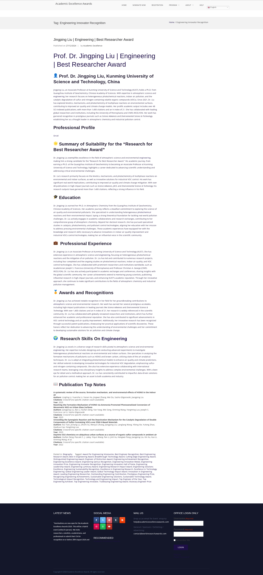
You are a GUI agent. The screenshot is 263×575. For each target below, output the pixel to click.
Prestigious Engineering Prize (140, 474)
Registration (157, 5)
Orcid (55, 135)
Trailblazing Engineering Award (113, 481)
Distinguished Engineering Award (68, 459)
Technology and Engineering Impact (101, 479)
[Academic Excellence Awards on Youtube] (109, 527)
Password (183, 529)
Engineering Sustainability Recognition (81, 469)
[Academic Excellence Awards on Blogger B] (122, 520)
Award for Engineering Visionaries (98, 454)
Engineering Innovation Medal (126, 461)
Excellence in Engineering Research (116, 469)
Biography (67, 454)
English (213, 7)
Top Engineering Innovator (86, 481)
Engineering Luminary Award (84, 466)
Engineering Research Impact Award (115, 466)
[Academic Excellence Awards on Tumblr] (116, 520)
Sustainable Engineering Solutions (106, 476)
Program (173, 5)
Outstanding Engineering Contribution (108, 474)
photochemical (144, 212)
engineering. (59, 350)
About (188, 5)
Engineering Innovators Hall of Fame (118, 464)
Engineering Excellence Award (67, 461)
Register (177, 554)
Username (183, 518)
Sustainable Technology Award (137, 476)
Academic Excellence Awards (73, 3)
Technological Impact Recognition (68, 479)
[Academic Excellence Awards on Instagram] (96, 527)
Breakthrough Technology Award (110, 456)
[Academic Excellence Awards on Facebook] (96, 520)
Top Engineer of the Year (130, 479)
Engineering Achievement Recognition (131, 459)
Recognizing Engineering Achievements (71, 476)
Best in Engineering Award (81, 456)
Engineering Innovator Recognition (85, 464)
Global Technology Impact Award (112, 471)
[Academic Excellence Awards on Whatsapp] (103, 527)
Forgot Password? (182, 557)
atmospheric (59, 304)
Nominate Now (139, 5)
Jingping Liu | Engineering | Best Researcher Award (93, 40)
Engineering (114, 338)
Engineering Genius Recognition (97, 461)
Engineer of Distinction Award (99, 459)
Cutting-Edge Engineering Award (141, 456)
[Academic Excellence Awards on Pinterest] (109, 520)
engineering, (105, 255)
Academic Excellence (92, 45)
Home (124, 5)
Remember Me (183, 540)
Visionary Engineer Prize (140, 481)
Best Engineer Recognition (127, 454)
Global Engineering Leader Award (80, 471)
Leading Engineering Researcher (75, 474)
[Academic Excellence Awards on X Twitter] (103, 520)
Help (202, 5)
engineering (59, 96)
